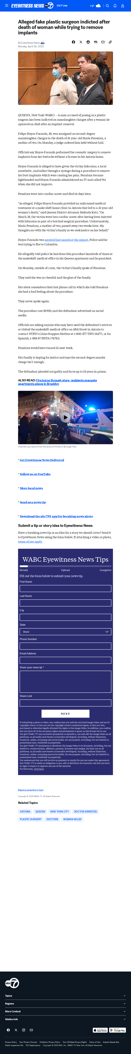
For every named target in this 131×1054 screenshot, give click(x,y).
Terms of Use (94, 1042)
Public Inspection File (14, 1045)
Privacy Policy (11, 1042)
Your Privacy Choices (28, 1042)
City (22, 610)
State (23, 624)
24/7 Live (62, 5)
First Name (26, 581)
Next (65, 713)
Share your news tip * (32, 667)
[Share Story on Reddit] (88, 42)
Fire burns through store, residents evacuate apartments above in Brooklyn (57, 382)
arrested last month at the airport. (67, 240)
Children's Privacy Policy (50, 1042)
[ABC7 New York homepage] (32, 5)
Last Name (26, 596)
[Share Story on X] (81, 42)
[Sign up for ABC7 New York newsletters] (31, 1030)
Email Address (28, 653)
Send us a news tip (33, 502)
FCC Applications (33, 1045)
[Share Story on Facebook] (73, 42)
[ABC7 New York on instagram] (23, 1030)
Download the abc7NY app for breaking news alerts (56, 516)
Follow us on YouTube (35, 474)
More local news (31, 488)
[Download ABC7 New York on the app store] (100, 1030)
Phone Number (28, 639)
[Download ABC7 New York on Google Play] (117, 1030)
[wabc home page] (12, 983)
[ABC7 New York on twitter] (16, 1030)
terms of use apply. (30, 541)
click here (39, 768)
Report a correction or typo (30, 790)
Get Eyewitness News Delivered (41, 460)
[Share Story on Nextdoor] (95, 42)
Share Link (26, 696)
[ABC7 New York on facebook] (8, 1030)
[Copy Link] (110, 42)
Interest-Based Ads (111, 1042)
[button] (6, 5)
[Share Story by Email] (103, 42)
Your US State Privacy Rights (75, 1042)
